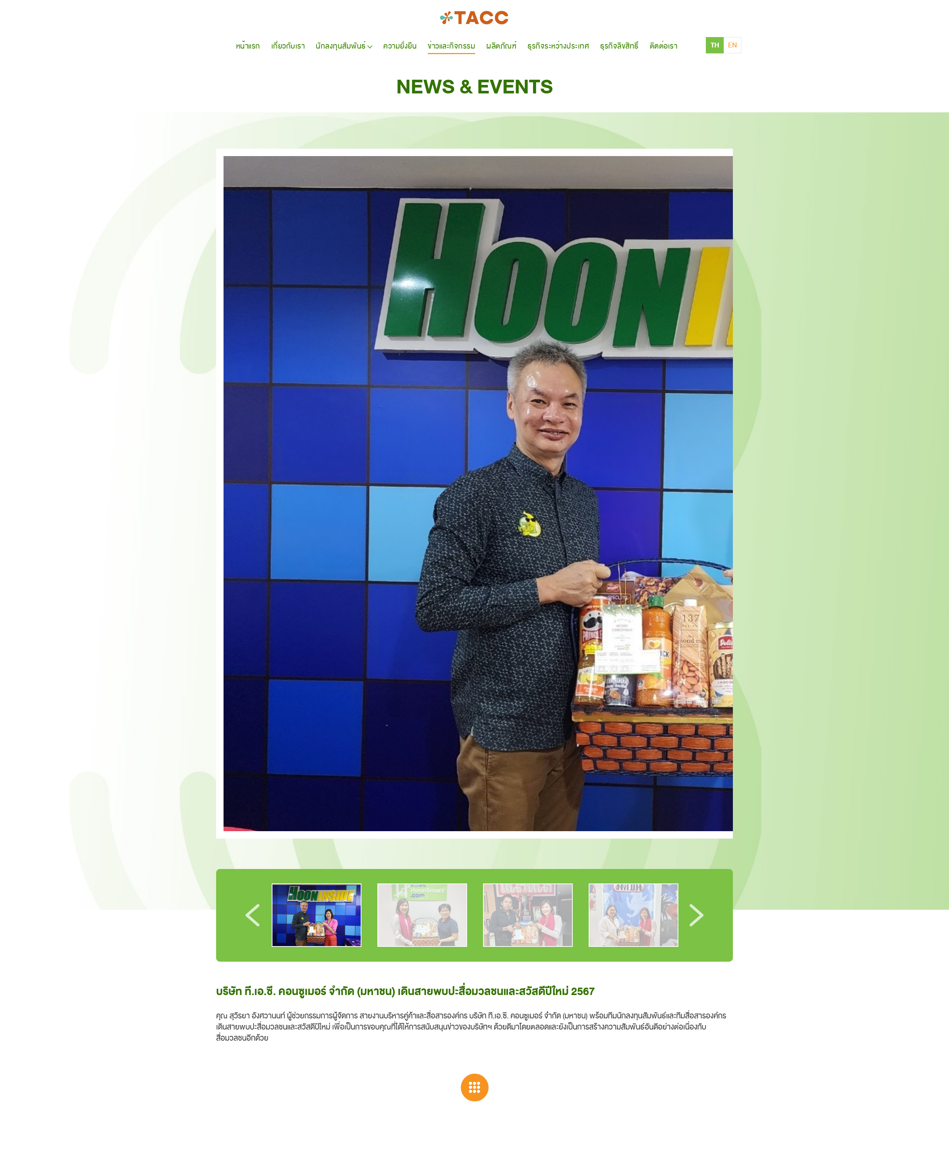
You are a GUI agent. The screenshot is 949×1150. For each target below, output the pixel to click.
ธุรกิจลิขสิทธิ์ (619, 46)
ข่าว (451, 46)
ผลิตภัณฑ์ (501, 46)
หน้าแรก (248, 46)
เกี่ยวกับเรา (288, 46)
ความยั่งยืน (400, 46)
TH (715, 45)
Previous (252, 915)
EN (732, 45)
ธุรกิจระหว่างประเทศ (558, 46)
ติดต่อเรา (664, 46)
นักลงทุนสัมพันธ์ (341, 46)
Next (696, 915)
